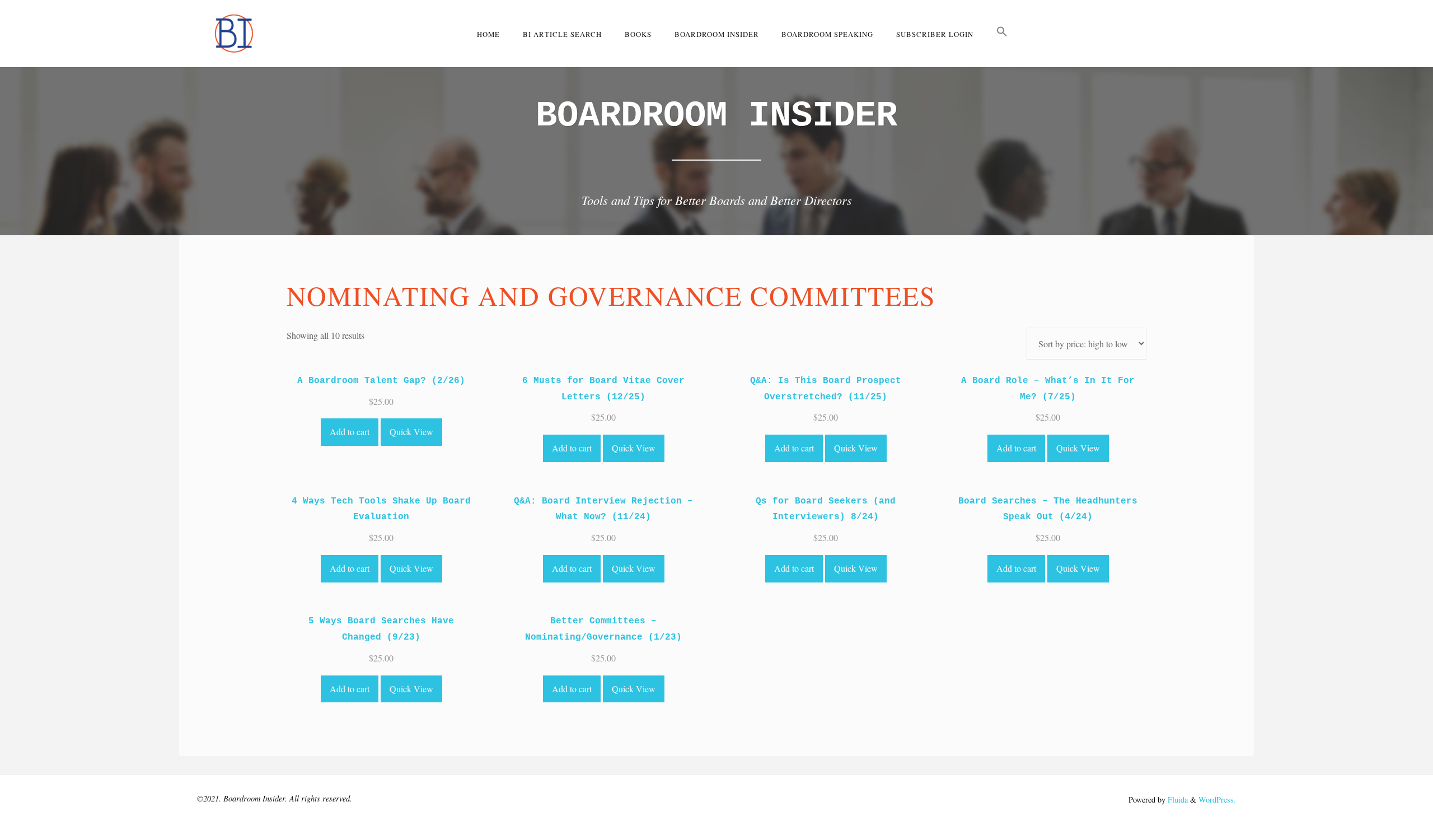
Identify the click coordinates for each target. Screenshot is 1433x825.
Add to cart (349, 431)
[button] (1002, 33)
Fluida (1176, 799)
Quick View (411, 431)
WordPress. (1217, 799)
